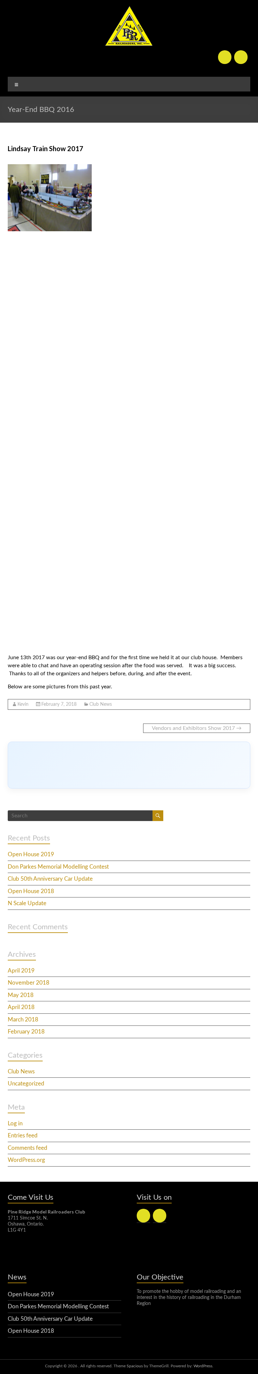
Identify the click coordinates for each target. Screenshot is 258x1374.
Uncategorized (26, 1083)
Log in (15, 1123)
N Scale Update (27, 903)
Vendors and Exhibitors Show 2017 (197, 728)
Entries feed (23, 1135)
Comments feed (27, 1148)
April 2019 (21, 971)
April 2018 (21, 1007)
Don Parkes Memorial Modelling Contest (58, 867)
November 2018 (28, 983)
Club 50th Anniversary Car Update (50, 879)
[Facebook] (224, 57)
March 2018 (23, 1019)
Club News (100, 704)
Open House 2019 (31, 854)
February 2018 (26, 1032)
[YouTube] (241, 57)
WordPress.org (26, 1160)
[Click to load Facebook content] (129, 765)
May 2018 (21, 995)
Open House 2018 (31, 891)
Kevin (23, 704)
